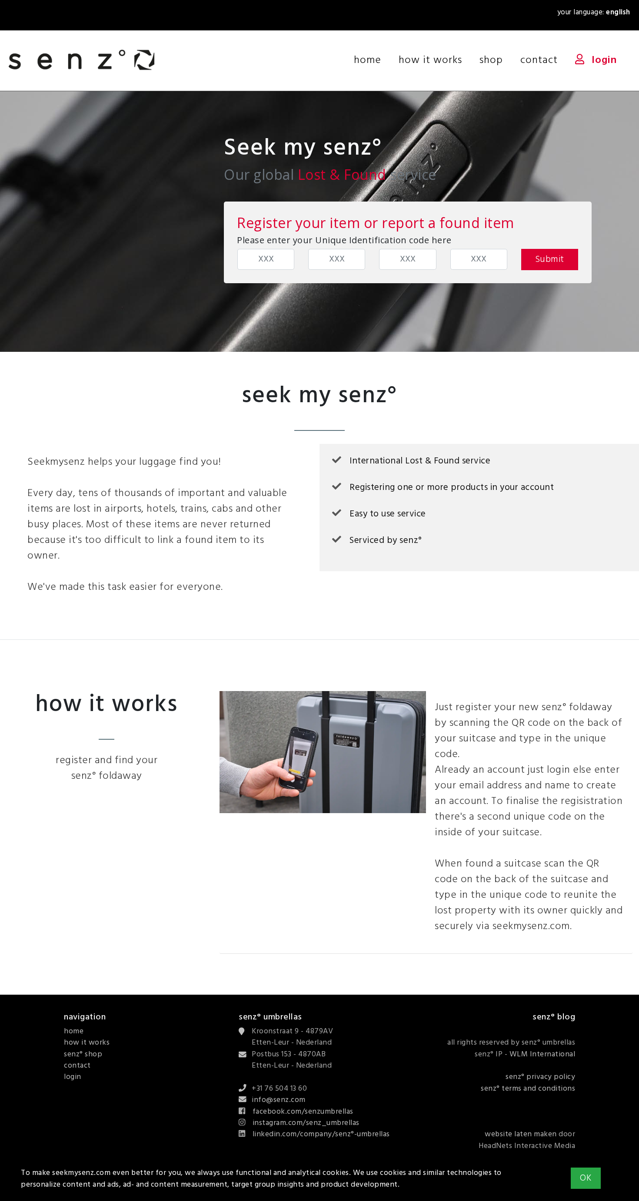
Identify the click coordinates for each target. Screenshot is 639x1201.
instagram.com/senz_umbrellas (306, 1123)
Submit (549, 259)
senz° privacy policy (540, 1077)
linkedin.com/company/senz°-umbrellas (321, 1134)
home (372, 60)
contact (539, 60)
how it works (430, 60)
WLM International (542, 1054)
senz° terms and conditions (528, 1088)
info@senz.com (279, 1100)
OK (586, 1178)
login (604, 60)
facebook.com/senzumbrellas (303, 1111)
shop (491, 60)
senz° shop (83, 1054)
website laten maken (521, 1134)
